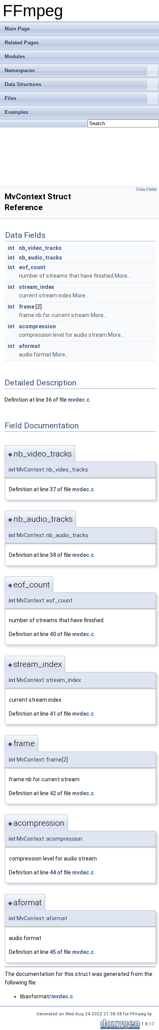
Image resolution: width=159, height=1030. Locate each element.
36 (49, 400)
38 (53, 555)
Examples (16, 112)
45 (53, 952)
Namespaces (20, 70)
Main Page (17, 29)
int (11, 248)
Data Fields (146, 189)
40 (53, 634)
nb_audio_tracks (40, 258)
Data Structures (23, 84)
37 (53, 489)
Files (10, 98)
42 (53, 793)
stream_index (36, 287)
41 (53, 714)
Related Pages (22, 43)
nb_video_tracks (40, 248)
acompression (37, 326)
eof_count (32, 267)
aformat (29, 346)
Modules (15, 56)
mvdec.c (79, 400)
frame (26, 307)
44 (53, 872)
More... (123, 276)
